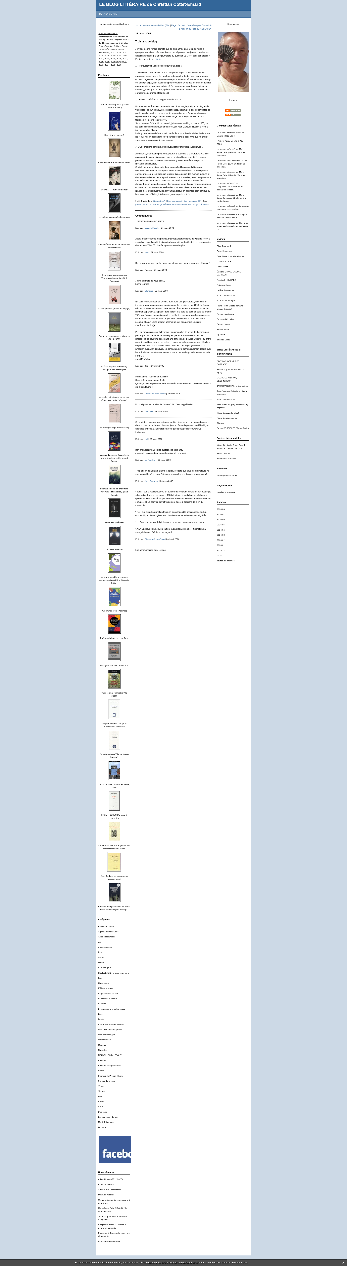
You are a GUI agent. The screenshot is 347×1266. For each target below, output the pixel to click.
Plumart (220, 423)
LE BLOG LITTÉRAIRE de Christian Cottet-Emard (150, 4)
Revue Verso (223, 329)
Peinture (102, 1060)
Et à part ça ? (104, 968)
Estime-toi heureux (106, 926)
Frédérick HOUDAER (226, 280)
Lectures (102, 1004)
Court (100, 1107)
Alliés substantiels (106, 937)
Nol (146, 439)
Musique (102, 1045)
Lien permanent (174, 201)
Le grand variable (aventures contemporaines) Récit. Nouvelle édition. (114, 580)
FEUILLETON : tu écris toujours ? (113, 973)
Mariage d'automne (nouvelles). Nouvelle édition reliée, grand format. (114, 458)
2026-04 (221, 530)
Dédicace (102, 1112)
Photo (101, 1071)
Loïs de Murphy (152, 228)
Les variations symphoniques (111, 1009)
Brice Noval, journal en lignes (230, 256)
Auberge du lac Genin (227, 475)
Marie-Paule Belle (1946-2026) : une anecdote (231, 152)
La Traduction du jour (108, 1117)
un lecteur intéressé (226, 133)
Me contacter (233, 24)
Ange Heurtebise (225, 251)
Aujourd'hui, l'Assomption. (110, 1190)
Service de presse (106, 1081)
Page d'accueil (178, 25)
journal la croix (149, 204)
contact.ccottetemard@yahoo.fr (114, 24)
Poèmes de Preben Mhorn (110, 1076)
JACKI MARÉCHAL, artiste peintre (232, 386)
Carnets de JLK (224, 261)
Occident (102, 1127)
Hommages (103, 983)
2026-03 (221, 535)
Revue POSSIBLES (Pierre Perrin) (233, 428)
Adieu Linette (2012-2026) (110, 1179)
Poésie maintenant (225, 314)
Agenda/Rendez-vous (108, 932)
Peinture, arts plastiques (109, 1065)
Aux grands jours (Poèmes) (114, 611)
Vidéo (101, 1086)
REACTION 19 (223, 453)
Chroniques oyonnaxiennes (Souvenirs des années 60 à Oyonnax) (114, 278)
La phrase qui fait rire (108, 993)
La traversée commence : (110, 1241)
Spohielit (221, 335)
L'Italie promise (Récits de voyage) (114, 308)
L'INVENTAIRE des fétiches (111, 1024)
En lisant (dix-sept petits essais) (114, 427)
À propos (233, 100)
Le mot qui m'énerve (107, 999)
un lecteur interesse (226, 172)
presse (138, 204)
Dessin (101, 962)
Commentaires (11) (192, 201)
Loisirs (101, 1019)
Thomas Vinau (223, 340)
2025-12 (221, 550)
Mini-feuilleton (104, 1040)
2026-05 (221, 525)
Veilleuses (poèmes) (114, 522)
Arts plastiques (105, 947)
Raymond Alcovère (225, 319)
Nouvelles (102, 1050)
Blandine (149, 291)
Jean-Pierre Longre (226, 300)
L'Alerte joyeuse (105, 988)
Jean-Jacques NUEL (226, 295)
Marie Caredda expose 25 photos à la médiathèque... (231, 198)
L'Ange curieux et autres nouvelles (114, 162)
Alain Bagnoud (224, 246)
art (99, 942)
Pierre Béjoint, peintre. (227, 418)
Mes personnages (106, 1035)
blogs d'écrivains (201, 204)
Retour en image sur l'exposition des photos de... (232, 226)
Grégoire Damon (224, 285)
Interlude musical (106, 1184)
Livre (100, 1014)
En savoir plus (239, 1262)
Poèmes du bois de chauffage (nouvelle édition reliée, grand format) (114, 492)
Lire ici (158, 59)
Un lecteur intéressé (226, 215)
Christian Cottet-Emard (227, 160)
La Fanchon (150, 460)
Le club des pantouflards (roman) (114, 217)
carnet (101, 957)
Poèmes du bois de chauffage (114, 638)
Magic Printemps (105, 1122)
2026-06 (221, 519)
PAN (219, 141)
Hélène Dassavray (225, 290)
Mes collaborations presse (110, 1029)
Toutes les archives (226, 561)
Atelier (101, 1101)
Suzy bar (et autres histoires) (114, 190)
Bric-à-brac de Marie (226, 492)
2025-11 (221, 556)
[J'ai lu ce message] (343, 1262)
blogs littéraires (164, 204)
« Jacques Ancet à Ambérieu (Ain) (153, 25)
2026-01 (221, 545)
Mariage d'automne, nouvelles (114, 665)
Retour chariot (223, 324)
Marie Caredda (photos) (228, 413)
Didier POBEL (223, 266)
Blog (100, 952)
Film (100, 978)
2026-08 (221, 509)
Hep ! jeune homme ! (114, 135)
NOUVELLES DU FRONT (109, 1055)
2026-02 (221, 540)
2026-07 (221, 514)
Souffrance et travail (226, 458)
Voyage (101, 1091)
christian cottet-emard (182, 204)
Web (100, 1096)
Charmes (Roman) (114, 550)
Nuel (147, 252)
